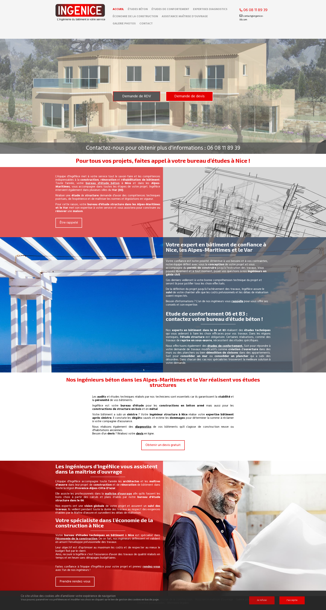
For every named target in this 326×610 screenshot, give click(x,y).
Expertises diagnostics (210, 9)
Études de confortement (170, 9)
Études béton (138, 9)
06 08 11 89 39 (255, 10)
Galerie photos (124, 23)
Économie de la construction (135, 16)
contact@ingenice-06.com (251, 18)
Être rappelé (69, 222)
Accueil (118, 9)
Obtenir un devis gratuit (163, 445)
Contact (146, 23)
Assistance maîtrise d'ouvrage (185, 16)
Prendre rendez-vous (75, 581)
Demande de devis (189, 96)
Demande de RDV (136, 96)
